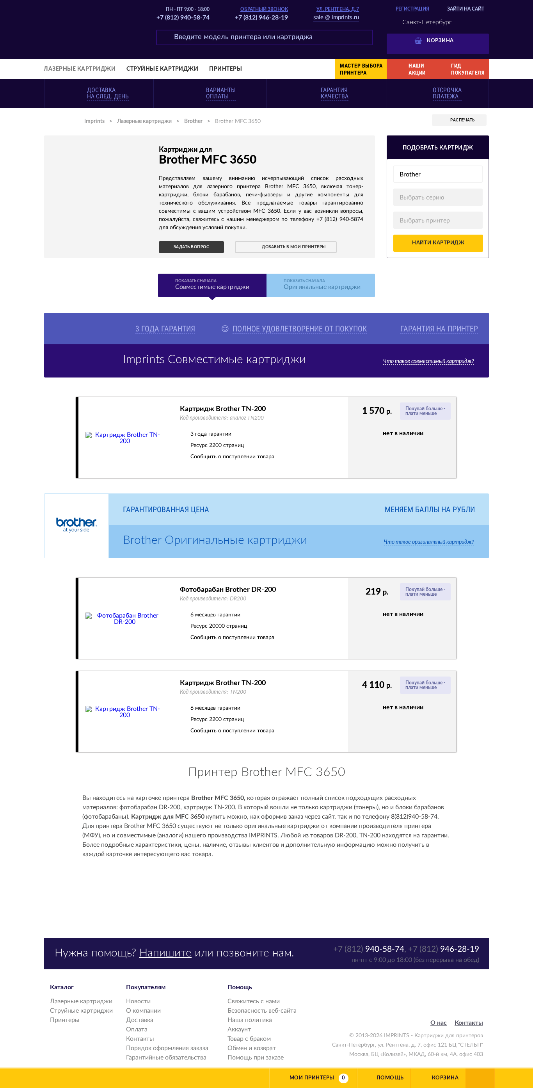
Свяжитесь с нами (253, 1001)
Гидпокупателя (467, 69)
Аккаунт (239, 1029)
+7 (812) (368, 949)
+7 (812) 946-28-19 (261, 17)
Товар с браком (249, 1039)
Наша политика (249, 1020)
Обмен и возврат (251, 1048)
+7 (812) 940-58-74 (183, 17)
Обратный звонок (264, 9)
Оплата (136, 1029)
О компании (143, 1011)
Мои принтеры (312, 1078)
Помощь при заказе (255, 1057)
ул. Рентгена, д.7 (337, 9)
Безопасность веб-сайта (262, 1011)
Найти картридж (438, 243)
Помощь (390, 1078)
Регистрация (412, 9)
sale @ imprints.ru (336, 17)
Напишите (165, 952)
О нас (438, 1023)
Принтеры (225, 69)
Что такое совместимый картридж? (428, 361)
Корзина (440, 40)
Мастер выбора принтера (361, 69)
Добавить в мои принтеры (294, 247)
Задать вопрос (192, 247)
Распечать (462, 120)
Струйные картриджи (162, 69)
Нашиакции (417, 69)
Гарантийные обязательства (166, 1057)
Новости (138, 1001)
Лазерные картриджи (79, 69)
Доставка (139, 1020)
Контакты (140, 1039)
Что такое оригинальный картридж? (429, 542)
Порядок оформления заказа (167, 1048)
